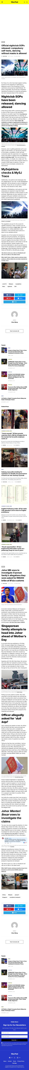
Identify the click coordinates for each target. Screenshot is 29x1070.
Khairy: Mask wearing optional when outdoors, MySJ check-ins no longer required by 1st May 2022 (14, 259)
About (4, 1061)
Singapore (4, 897)
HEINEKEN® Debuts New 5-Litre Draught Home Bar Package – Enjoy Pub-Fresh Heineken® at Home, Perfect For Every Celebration (17, 363)
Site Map (14, 1063)
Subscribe (14, 1040)
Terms (14, 1061)
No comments (16, 445)
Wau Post (14, 2)
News (3, 286)
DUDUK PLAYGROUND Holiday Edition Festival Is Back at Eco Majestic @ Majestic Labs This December (16, 376)
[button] (2, 2)
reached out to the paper (11, 833)
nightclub (10, 286)
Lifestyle (10, 359)
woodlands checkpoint (15, 897)
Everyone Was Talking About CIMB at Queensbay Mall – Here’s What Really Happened (17, 388)
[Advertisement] (14, 22)
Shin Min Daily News (19, 777)
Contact (10, 1061)
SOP (15, 286)
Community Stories (5, 506)
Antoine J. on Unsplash (5, 221)
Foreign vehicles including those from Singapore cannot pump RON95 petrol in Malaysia (14, 869)
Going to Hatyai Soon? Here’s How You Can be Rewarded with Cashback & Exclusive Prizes (17, 352)
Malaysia (11, 284)
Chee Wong (14, 322)
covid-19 (4, 284)
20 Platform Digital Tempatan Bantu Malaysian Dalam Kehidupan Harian (13, 399)
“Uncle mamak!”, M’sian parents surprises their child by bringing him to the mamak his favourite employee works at (14, 436)
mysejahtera (18, 284)
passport (17, 894)
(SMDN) (17, 622)
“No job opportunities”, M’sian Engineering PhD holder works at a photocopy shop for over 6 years (12, 548)
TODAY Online (19, 692)
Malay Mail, (17, 227)
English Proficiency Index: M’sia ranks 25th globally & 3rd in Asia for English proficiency (14, 510)
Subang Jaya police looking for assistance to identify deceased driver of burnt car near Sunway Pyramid (14, 473)
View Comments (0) (14, 331)
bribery (4, 894)
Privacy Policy (20, 1061)
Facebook (12, 846)
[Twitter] (14, 1057)
